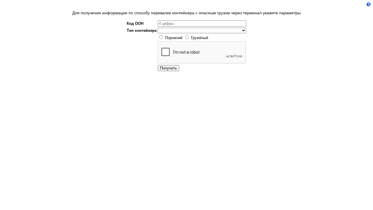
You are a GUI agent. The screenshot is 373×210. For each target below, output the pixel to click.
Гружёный (199, 38)
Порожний (173, 38)
